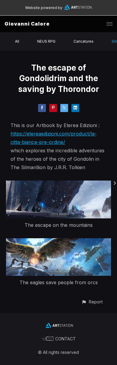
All (17, 41)
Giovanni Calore (27, 24)
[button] (92, 302)
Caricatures (84, 41)
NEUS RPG (46, 41)
